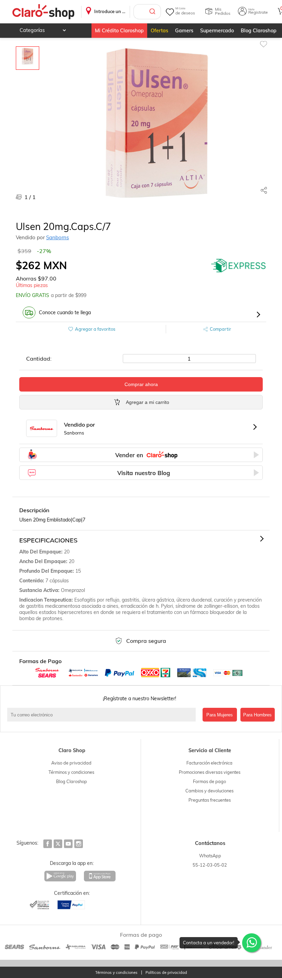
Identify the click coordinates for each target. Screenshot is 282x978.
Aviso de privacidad (71, 763)
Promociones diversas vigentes (209, 772)
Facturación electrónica (209, 763)
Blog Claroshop (258, 31)
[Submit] (153, 11)
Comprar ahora (141, 384)
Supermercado (217, 31)
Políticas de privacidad (166, 973)
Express (238, 265)
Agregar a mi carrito (147, 402)
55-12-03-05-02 (210, 865)
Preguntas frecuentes (209, 800)
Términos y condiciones (71, 772)
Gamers (184, 31)
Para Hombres (257, 714)
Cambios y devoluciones (209, 790)
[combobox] (147, 11)
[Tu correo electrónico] (103, 715)
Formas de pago (209, 781)
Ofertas (159, 31)
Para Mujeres (219, 714)
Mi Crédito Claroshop (119, 31)
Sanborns (57, 237)
